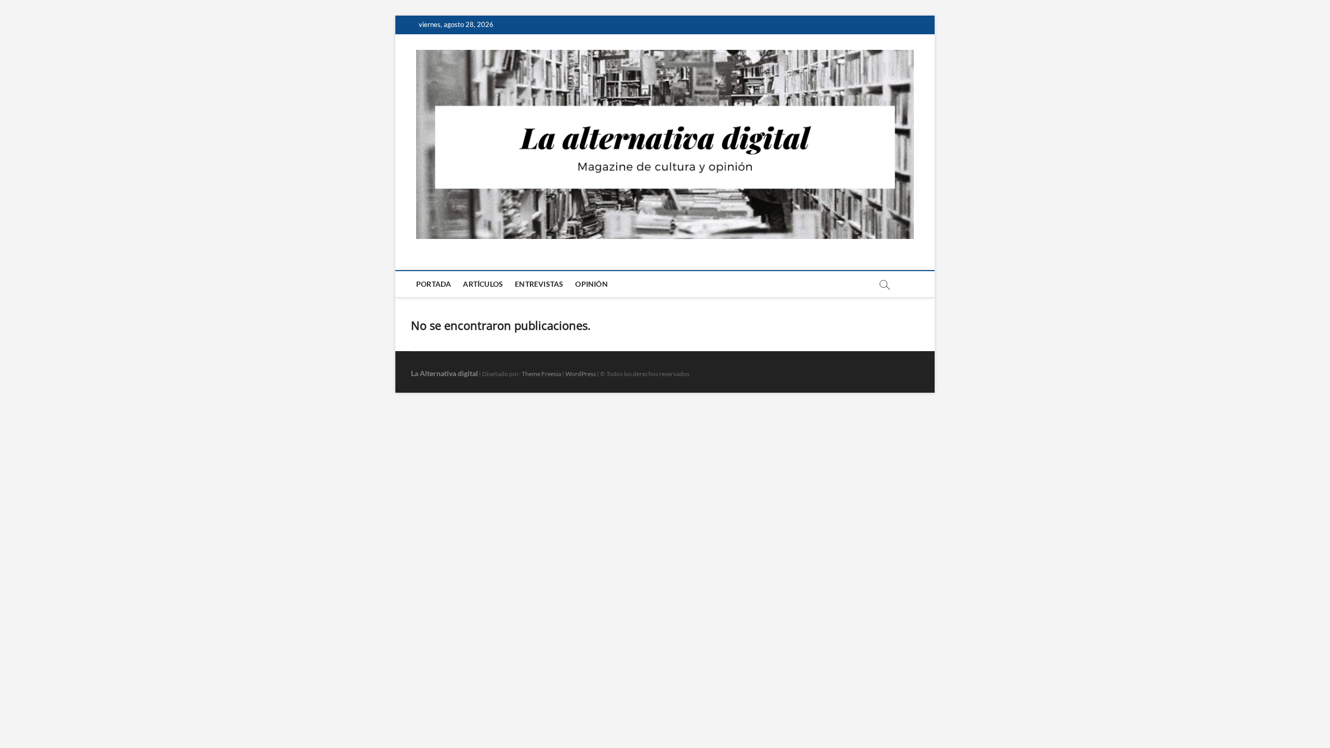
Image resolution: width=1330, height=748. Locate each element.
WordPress (580, 374)
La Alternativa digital (444, 373)
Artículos (483, 283)
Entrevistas (539, 283)
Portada (433, 283)
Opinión (591, 283)
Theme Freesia (541, 374)
